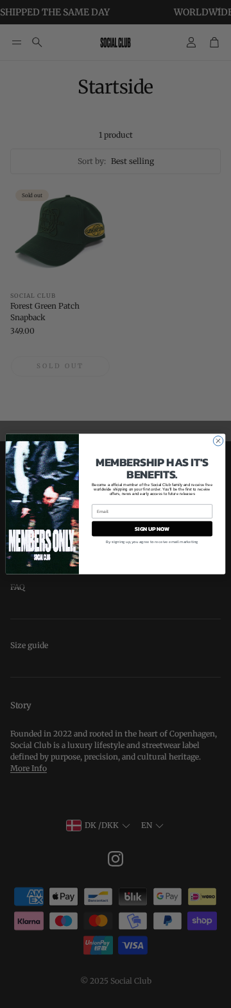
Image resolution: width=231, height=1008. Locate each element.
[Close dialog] (218, 441)
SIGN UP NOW (152, 528)
